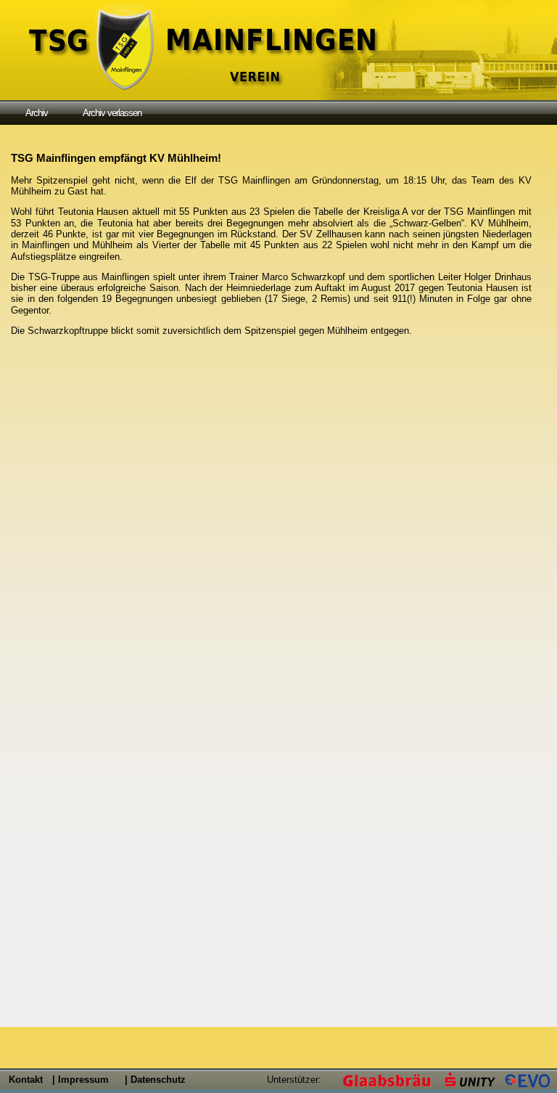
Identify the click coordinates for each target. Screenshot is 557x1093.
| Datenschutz (155, 1079)
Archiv (36, 112)
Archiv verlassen (112, 112)
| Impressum (80, 1079)
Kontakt (26, 1079)
